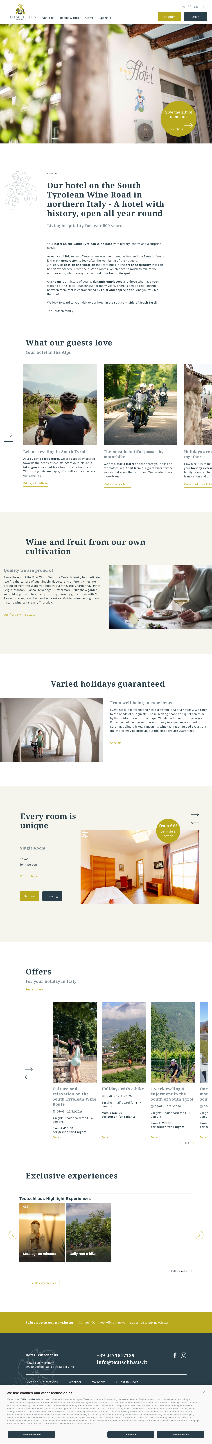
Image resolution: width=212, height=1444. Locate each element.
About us (48, 18)
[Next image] (193, 1143)
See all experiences (42, 1283)
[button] (204, 1392)
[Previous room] (195, 822)
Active (89, 18)
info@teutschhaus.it (122, 1362)
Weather (75, 1382)
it (203, 6)
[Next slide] (196, 901)
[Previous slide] (187, 901)
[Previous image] (180, 1143)
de (196, 6)
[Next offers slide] (28, 1069)
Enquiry (169, 16)
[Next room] (195, 814)
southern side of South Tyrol (135, 302)
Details (57, 1137)
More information (32, 1434)
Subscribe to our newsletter (149, 1322)
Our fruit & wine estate (19, 614)
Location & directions (42, 1382)
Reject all (131, 1434)
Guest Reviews (127, 1382)
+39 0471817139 (116, 1355)
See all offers (35, 989)
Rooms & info (69, 18)
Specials (105, 18)
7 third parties (27, 1399)
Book (195, 16)
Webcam (98, 1382)
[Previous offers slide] (28, 1077)
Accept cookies (180, 1434)
